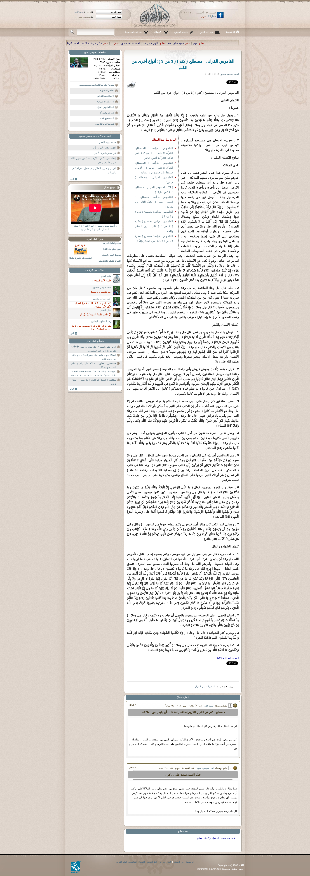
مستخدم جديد (85, 17)
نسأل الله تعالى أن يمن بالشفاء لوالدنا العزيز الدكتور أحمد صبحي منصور (91, 43)
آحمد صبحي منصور (205, 768)
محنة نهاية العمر (107, 142)
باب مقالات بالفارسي (104, 124)
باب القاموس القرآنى (105, 107)
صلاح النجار (105, 310)
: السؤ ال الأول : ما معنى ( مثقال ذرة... (93, 381)
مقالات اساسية (133, 32)
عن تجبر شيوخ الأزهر (105, 153)
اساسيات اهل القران (204, 686)
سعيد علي (209, 706)
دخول (88, 12)
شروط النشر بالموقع (111, 255)
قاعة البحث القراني (105, 96)
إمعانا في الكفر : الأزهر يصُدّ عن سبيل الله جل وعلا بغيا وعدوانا (93, 160)
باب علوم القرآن (107, 112)
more (73, 179)
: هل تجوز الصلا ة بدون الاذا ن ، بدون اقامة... (93, 357)
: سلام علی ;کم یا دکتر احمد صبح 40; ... (93, 365)
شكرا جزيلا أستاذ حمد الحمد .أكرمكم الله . (156, 43)
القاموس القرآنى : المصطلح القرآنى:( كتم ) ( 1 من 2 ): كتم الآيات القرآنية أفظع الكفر (154, 153)
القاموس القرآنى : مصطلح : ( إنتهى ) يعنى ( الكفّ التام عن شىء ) (154, 201)
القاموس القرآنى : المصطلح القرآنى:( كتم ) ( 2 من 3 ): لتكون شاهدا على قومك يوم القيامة (154, 167)
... (187, 43)
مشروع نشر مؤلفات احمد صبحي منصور (96, 85)
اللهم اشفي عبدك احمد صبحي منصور (215, 43)
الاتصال (158, 32)
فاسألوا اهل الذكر (95, 341)
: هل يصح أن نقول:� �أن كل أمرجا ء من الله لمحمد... (93, 348)
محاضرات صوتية (107, 90)
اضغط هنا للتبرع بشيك (80, 257)
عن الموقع (178, 862)
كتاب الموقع (181, 32)
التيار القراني (165, 862)
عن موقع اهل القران (112, 243)
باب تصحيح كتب (107, 118)
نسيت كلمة (79, 12)
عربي (203, 16)
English (212, 16)
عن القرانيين (207, 32)
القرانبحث (152, 862)
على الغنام (106, 276)
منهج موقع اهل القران (111, 249)
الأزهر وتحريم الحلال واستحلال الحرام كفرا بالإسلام (93, 170)
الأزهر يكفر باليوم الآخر (104, 147)
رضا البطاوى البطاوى (101, 321)
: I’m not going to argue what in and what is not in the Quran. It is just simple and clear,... (93, 374)
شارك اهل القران (94, 239)
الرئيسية (230, 32)
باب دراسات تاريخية (105, 101)
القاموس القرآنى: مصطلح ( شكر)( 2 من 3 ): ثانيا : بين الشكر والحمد (154, 226)
